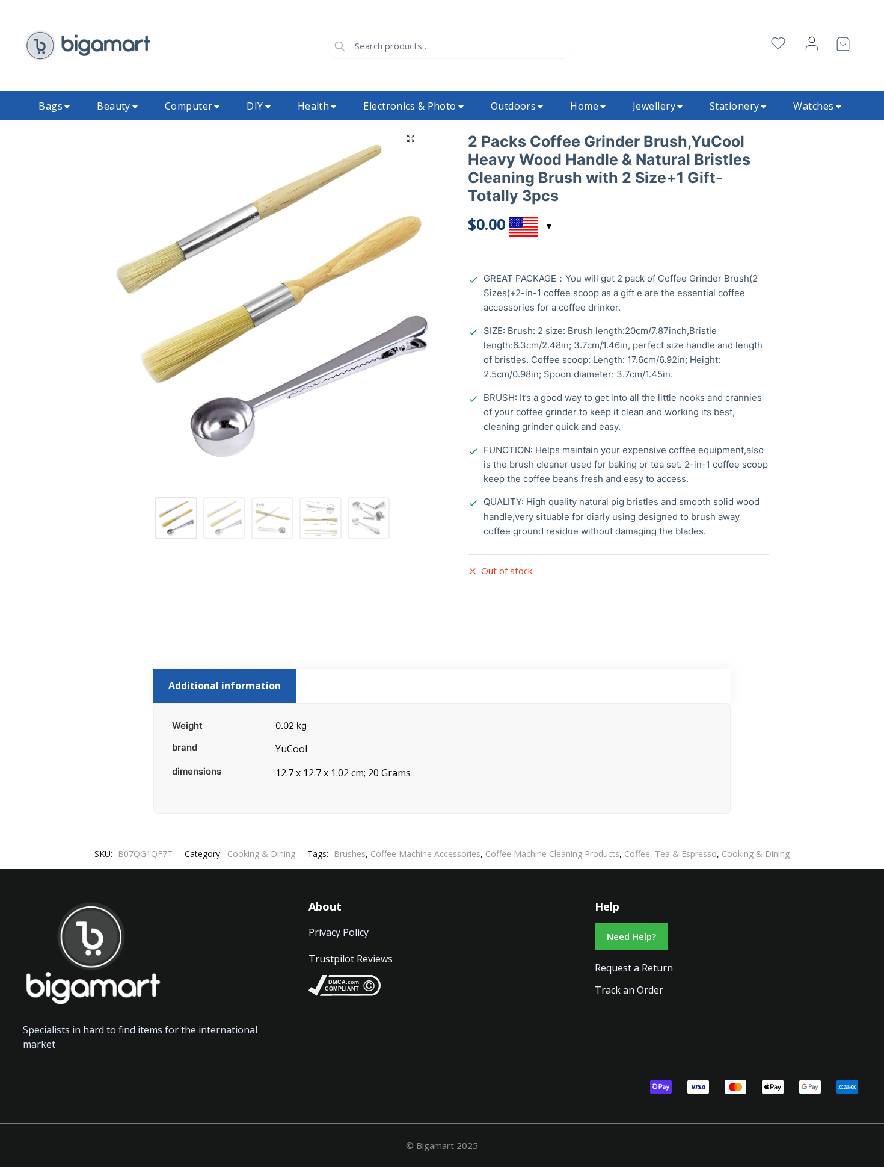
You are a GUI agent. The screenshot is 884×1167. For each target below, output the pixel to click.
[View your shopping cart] (843, 46)
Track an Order (629, 990)
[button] (410, 138)
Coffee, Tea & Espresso (670, 853)
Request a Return (634, 967)
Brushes (350, 853)
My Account (812, 43)
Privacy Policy (338, 932)
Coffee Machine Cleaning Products (552, 853)
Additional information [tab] (224, 685)
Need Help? (631, 936)
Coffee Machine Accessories (425, 853)
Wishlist (778, 43)
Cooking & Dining (261, 853)
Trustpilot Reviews (350, 958)
